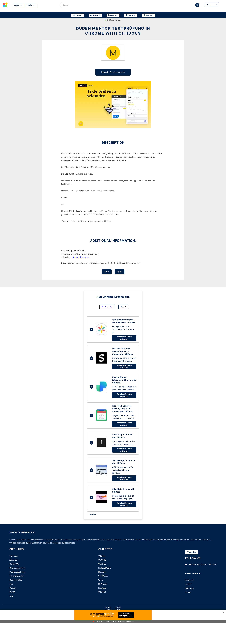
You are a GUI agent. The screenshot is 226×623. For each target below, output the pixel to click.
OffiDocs (101, 556)
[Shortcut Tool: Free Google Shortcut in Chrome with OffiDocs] (102, 363)
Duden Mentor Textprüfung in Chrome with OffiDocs (113, 30)
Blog (11, 584)
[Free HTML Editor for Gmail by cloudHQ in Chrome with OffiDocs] (102, 420)
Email (214, 565)
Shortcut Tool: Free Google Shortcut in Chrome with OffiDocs (122, 351)
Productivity (107, 307)
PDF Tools (189, 588)
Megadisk (102, 572)
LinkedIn (203, 565)
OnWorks (102, 560)
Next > (119, 272)
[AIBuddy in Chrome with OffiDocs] (102, 502)
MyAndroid (102, 584)
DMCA (12, 592)
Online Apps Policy (17, 568)
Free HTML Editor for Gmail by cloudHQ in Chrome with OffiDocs (122, 409)
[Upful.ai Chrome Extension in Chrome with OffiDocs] (102, 392)
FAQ (11, 596)
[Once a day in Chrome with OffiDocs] (102, 447)
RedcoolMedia (104, 568)
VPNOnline (103, 576)
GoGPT (188, 584)
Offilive (188, 592)
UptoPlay (102, 564)
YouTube (192, 565)
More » (93, 514)
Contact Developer (80, 257)
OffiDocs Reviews (108, 608)
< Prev (106, 272)
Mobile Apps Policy (17, 572)
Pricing (12, 588)
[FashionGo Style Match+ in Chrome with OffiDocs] (102, 334)
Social (123, 307)
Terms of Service (16, 576)
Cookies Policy (15, 580)
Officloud (102, 592)
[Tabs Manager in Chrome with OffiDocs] (102, 475)
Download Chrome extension (124, 338)
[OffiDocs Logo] (5, 5)
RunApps (102, 588)
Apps (16, 5)
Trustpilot (191, 552)
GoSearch (189, 580)
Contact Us (14, 564)
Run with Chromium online (113, 72)
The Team (13, 556)
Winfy (100, 580)
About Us (13, 560)
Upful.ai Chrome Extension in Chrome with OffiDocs (124, 380)
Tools (29, 5)
